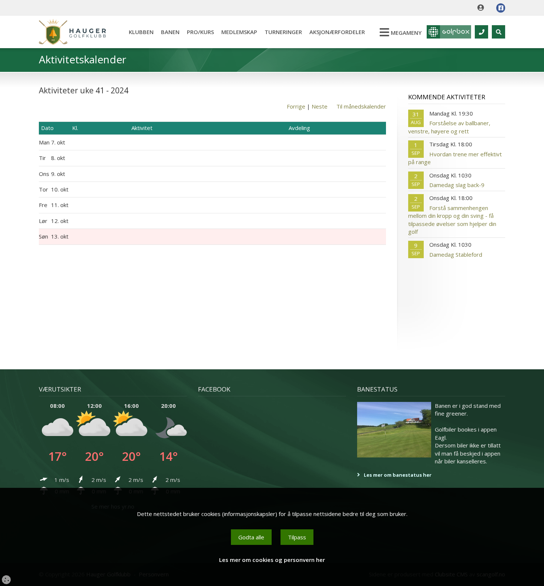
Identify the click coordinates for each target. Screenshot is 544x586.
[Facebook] (500, 8)
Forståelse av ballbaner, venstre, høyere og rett (449, 126)
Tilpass (297, 537)
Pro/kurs (200, 32)
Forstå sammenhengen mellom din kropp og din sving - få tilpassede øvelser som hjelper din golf (452, 219)
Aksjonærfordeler (337, 32)
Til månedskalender (361, 106)
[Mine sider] (482, 8)
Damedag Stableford (455, 254)
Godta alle (251, 537)
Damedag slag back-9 (456, 185)
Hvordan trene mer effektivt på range (455, 158)
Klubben (141, 32)
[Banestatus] (394, 429)
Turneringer (283, 32)
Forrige (296, 106)
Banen (170, 32)
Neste (320, 106)
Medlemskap (239, 32)
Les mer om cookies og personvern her (272, 559)
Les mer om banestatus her (397, 475)
